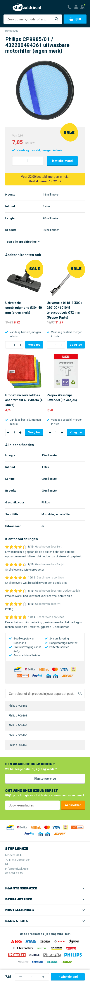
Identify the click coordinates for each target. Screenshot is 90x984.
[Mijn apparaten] (83, 7)
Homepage (11, 30)
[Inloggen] (76, 7)
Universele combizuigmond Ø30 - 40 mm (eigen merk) (23, 307)
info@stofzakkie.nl (17, 868)
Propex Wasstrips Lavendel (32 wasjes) (62, 397)
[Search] (80, 693)
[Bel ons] (69, 7)
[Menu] (6, 7)
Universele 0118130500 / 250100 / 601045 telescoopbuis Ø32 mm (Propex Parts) (64, 310)
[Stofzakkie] (26, 7)
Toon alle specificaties (21, 241)
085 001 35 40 (13, 873)
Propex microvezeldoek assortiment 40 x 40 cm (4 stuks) (23, 400)
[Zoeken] (56, 19)
